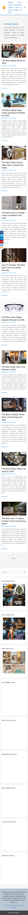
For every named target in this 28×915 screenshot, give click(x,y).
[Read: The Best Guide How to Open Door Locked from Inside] (14, 152)
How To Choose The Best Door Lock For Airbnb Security (13, 267)
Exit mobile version (14, 912)
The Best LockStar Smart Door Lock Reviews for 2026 (13, 417)
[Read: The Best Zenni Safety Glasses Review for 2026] (14, 307)
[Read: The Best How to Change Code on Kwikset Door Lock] (14, 202)
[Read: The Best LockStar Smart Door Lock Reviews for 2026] (14, 404)
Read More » (5, 88)
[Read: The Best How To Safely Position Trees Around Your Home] (14, 508)
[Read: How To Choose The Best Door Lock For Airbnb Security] (14, 255)
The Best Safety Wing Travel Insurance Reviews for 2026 (13, 113)
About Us (7, 905)
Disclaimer (20, 905)
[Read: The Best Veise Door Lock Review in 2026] (14, 357)
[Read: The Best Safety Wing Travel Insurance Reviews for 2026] (14, 100)
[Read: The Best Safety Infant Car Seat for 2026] (14, 459)
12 (18, 555)
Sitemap (14, 907)
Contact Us (14, 905)
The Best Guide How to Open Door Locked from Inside (12, 165)
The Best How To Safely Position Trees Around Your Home (14, 521)
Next (14, 558)
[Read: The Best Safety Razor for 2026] (14, 50)
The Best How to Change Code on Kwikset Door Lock (13, 215)
